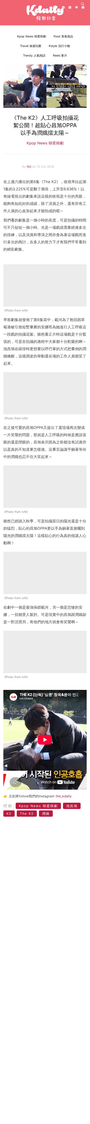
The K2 (27, 813)
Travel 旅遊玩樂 (30, 46)
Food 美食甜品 (63, 36)
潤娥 (46, 813)
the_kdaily (64, 796)
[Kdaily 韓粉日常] (45, 13)
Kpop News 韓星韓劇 (31, 36)
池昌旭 (71, 806)
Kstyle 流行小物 (59, 46)
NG (29, 166)
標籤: (8, 806)
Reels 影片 (60, 55)
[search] (83, 4)
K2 (9, 813)
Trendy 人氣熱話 (34, 55)
